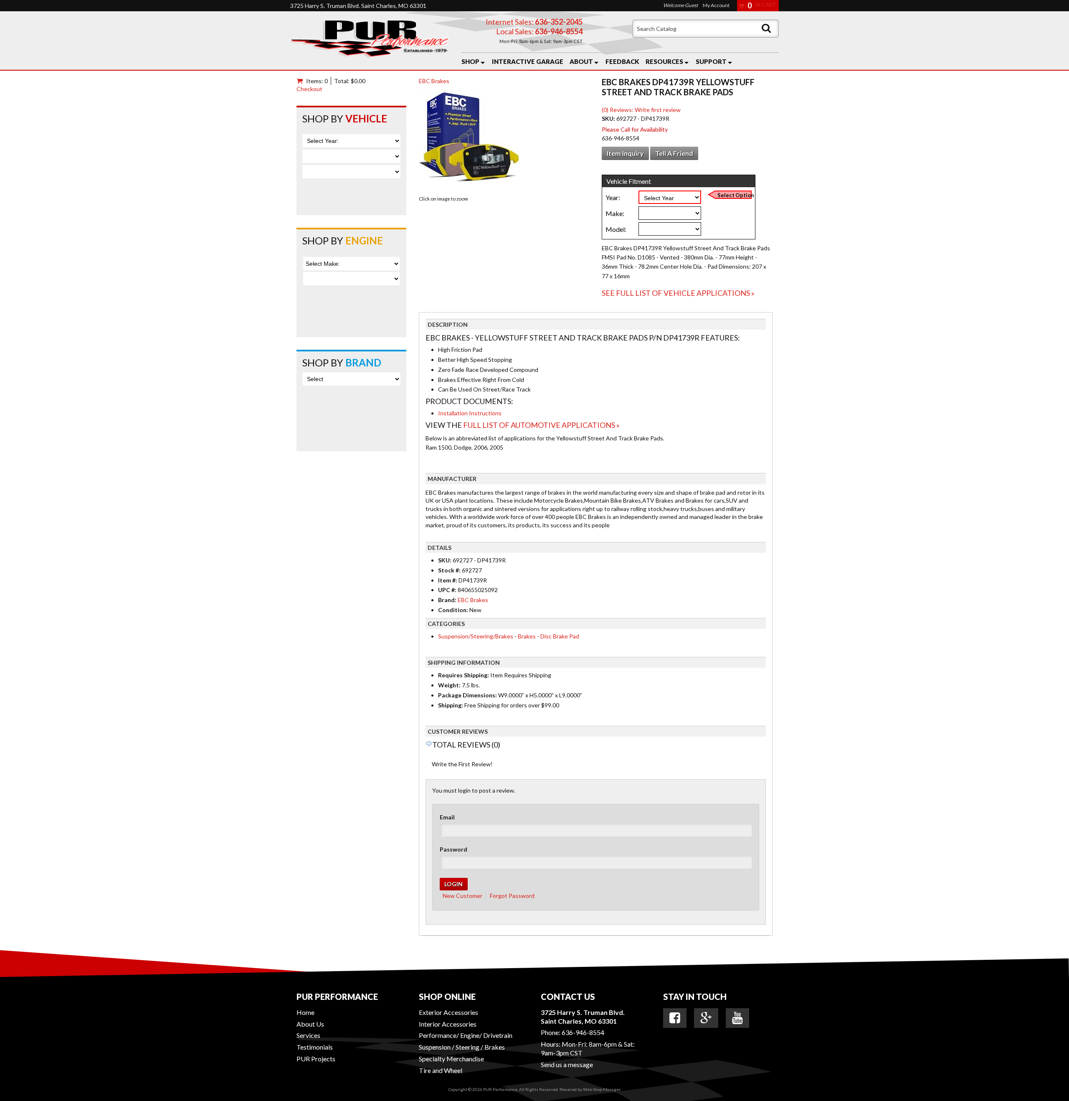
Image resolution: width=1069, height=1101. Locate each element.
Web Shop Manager (601, 1089)
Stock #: (450, 570)
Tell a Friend (674, 153)
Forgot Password (512, 895)
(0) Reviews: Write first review (641, 109)
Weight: (449, 685)
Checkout (309, 88)
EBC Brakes (434, 80)
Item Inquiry (625, 153)
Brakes (527, 636)
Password (453, 849)
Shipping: (450, 705)
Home (305, 1012)
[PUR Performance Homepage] (369, 40)
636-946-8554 (583, 1032)
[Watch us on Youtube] (737, 1018)
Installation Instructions (470, 413)
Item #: (448, 580)
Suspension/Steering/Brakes (475, 636)
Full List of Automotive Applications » (541, 425)
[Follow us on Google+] (706, 1018)
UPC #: (448, 589)
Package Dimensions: (467, 695)
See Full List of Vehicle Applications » (678, 292)
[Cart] (301, 81)
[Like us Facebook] (674, 1018)
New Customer (462, 895)
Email (447, 817)
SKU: (609, 118)
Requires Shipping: (463, 675)
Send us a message (567, 1064)
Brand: (447, 599)
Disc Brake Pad (559, 636)
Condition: (453, 609)
